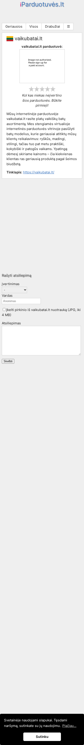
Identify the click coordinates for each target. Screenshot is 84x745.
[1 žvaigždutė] (31, 89)
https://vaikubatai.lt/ (38, 172)
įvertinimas (10, 284)
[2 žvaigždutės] (36, 89)
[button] (4, 309)
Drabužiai (52, 26)
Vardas (7, 295)
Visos (33, 26)
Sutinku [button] (42, 737)
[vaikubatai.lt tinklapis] (42, 82)
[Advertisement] (42, 226)
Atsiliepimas (11, 323)
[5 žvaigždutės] (53, 89)
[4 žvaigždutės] (47, 89)
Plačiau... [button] (69, 726)
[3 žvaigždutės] (42, 89)
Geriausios (13, 26)
